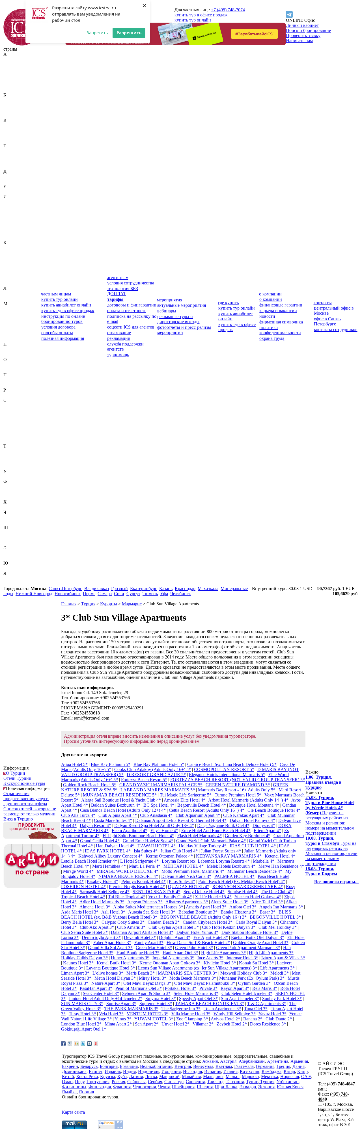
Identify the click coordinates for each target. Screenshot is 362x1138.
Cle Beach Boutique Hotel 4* (273, 810)
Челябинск (180, 593)
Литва (9, 298)
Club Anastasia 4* (156, 815)
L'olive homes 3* (107, 973)
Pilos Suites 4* (182, 881)
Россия (10, 395)
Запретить (97, 32)
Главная (68, 603)
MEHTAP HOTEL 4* (183, 866)
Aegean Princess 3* (145, 901)
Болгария (12, 110)
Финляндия (14, 491)
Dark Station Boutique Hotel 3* (249, 932)
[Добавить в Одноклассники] (76, 1043)
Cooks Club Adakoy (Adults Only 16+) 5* (152, 769)
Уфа (164, 593)
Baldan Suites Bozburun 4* (115, 805)
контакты (323, 302)
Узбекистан (14, 476)
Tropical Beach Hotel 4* (83, 896)
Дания (9, 176)
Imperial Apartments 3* (173, 957)
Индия (9, 206)
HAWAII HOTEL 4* (156, 845)
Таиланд (11, 451)
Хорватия (12, 507)
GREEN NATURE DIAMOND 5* (238, 784)
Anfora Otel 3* (243, 906)
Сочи (119, 593)
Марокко (11, 329)
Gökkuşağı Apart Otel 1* (83, 1029)
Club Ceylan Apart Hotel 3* (173, 927)
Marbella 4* (263, 861)
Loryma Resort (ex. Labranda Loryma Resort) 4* (206, 861)
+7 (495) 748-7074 (228, 9)
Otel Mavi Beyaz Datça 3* (147, 983)
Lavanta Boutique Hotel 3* (110, 968)
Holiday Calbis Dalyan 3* (84, 957)
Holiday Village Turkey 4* (203, 845)
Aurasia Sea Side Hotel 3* (151, 912)
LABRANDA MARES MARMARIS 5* (157, 789)
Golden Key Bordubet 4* (247, 835)
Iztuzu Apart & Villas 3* (283, 957)
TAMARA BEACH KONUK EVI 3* (209, 1003)
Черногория (14, 517)
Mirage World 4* (78, 871)
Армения (12, 89)
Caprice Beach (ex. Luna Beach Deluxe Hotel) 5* (232, 764)
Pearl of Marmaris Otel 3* (138, 988)
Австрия (11, 64)
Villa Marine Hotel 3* (190, 1013)
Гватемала (13, 150)
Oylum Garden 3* (254, 983)
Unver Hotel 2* (175, 1024)
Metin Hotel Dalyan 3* (115, 978)
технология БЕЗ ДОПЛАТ (122, 291)
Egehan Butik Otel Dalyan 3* (257, 937)
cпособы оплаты (57, 332)
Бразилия (12, 115)
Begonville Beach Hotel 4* (201, 805)
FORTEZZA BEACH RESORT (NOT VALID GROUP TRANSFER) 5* (237, 779)
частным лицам (56, 293)
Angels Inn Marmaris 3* (281, 906)
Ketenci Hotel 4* (280, 856)
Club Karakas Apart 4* (243, 815)
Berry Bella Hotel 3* (79, 922)
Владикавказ (96, 588)
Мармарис (132, 603)
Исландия (12, 227)
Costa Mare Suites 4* (113, 820)
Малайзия (12, 313)
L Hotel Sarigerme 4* (139, 861)
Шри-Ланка (14, 542)
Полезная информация (27, 788)
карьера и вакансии (278, 310)
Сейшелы (12, 425)
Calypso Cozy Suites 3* (123, 922)
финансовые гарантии (280, 305)
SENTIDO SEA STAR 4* (156, 891)
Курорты (108, 603)
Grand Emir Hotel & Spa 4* (148, 840)
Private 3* (208, 988)
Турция (10, 466)
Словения (12, 441)
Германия (12, 156)
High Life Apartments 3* (223, 952)
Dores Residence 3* (268, 1024)
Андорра (11, 79)
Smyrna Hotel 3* (160, 998)
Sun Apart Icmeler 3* (240, 998)
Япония (10, 583)
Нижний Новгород (34, 593)
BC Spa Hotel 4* (158, 805)
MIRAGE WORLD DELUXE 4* (127, 871)
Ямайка (10, 578)
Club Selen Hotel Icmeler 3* (246, 993)
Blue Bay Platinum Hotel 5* (158, 764)
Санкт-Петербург (65, 588)
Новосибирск (68, 593)
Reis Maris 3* (264, 988)
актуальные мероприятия (181, 305)
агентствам (117, 277)
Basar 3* (267, 912)
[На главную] (21, 44)
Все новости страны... (336, 881)
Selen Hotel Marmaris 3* (196, 993)
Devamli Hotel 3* (140, 937)
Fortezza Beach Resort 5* (144, 779)
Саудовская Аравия (22, 405)
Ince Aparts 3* (210, 957)
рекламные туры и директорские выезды (178, 319)
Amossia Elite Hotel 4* (184, 800)
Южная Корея (16, 568)
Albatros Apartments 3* (186, 901)
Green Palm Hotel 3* (194, 947)
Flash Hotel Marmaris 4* (199, 835)
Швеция (11, 537)
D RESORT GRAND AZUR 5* (156, 774)
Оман (8, 369)
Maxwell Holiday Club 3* (243, 973)
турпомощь (118, 354)
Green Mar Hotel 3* (154, 947)
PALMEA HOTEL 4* (234, 876)
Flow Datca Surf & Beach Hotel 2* (198, 942)
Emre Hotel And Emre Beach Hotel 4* (216, 830)
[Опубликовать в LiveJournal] (70, 1043)
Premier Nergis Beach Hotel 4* (137, 886)
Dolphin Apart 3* (174, 937)
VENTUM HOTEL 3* (147, 1013)
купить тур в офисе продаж (200, 14)
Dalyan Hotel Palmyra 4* (252, 820)
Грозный (119, 588)
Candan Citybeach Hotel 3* (207, 922)
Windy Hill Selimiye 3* (235, 1013)
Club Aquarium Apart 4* (198, 815)
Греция (10, 161)
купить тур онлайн (192, 20)
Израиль (11, 201)
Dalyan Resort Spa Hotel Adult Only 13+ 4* (154, 825)
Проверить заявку (303, 35)
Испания (11, 232)
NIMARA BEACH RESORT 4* (128, 876)
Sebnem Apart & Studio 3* (146, 993)
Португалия (14, 385)
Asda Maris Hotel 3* (79, 912)
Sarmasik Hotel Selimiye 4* (105, 891)
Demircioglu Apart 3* (101, 937)
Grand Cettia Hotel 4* (100, 840)
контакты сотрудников (335, 329)
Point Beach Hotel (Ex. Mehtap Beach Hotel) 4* (241, 881)
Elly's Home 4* (164, 830)
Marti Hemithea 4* (109, 866)
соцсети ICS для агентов (130, 327)
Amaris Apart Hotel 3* (206, 906)
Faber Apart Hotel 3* (112, 942)
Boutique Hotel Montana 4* (254, 805)
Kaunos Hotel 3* (78, 962)
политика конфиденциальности (280, 330)
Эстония (11, 558)
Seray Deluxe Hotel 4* (204, 891)
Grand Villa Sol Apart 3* (110, 947)
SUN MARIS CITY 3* (82, 1003)
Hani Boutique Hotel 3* (138, 952)
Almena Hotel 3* (94, 906)
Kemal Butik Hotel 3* (116, 962)
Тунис (9, 461)
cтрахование (119, 332)
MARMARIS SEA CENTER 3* (187, 973)
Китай (9, 267)
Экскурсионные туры (24, 783)
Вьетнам (11, 140)
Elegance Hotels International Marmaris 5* (227, 774)
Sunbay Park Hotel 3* (282, 998)
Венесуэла (13, 135)
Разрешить (129, 32)
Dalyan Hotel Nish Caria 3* (186, 876)
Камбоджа (13, 252)
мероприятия (169, 299)
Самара (105, 593)
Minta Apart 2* (118, 1024)
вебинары (166, 310)
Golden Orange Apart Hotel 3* (260, 942)
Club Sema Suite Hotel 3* (84, 932)
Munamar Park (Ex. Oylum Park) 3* (252, 978)
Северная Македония (14, 418)
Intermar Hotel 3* (242, 957)
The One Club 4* (276, 891)
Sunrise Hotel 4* (243, 891)
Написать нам (299, 40)
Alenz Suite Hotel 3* (229, 901)
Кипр (8, 262)
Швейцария (14, 532)
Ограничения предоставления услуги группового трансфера (26, 798)
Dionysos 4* (264, 825)
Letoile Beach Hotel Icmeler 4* (89, 861)
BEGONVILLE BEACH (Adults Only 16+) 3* (203, 917)
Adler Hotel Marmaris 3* (101, 901)
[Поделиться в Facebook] (63, 1043)
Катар (9, 257)
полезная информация (62, 338)
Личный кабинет (302, 25)
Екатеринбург (143, 588)
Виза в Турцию (18, 819)
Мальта (10, 323)
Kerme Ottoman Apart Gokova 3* (170, 962)
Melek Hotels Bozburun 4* (231, 866)
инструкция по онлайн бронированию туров (63, 319)
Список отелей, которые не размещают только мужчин (29, 811)
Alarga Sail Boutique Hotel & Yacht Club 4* (121, 800)
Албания (11, 74)
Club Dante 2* (279, 1018)
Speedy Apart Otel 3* (198, 998)
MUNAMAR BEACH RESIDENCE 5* (120, 795)
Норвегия (12, 354)
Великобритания (19, 125)
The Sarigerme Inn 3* (181, 1008)
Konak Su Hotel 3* (256, 962)
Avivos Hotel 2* (225, 1018)
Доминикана (15, 181)
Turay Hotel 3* (82, 1013)
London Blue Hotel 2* (81, 1024)
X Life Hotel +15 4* (213, 896)
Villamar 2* (203, 1024)
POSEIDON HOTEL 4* (83, 886)
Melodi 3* (279, 973)
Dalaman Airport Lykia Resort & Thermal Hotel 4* (181, 820)
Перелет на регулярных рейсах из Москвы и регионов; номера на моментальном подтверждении (329, 815)
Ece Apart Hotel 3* (210, 937)
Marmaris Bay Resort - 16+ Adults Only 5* (236, 789)
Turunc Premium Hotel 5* (238, 795)
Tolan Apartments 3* (222, 1008)
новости (267, 316)
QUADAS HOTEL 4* (188, 886)
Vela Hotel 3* (111, 1013)
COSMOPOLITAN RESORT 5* (224, 769)
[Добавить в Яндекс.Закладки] (96, 1043)
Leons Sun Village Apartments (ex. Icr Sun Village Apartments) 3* (197, 968)
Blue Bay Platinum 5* (110, 764)
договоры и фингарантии (131, 305)
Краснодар (185, 588)
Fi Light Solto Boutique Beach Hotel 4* (138, 835)
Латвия (10, 293)
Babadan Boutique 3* (197, 912)
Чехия (9, 522)
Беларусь (12, 105)
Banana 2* (252, 1018)
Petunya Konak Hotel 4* (143, 881)
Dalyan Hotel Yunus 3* (197, 932)
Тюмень (150, 593)
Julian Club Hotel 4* (179, 850)
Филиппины (15, 486)
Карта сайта (73, 1112)
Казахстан (13, 247)
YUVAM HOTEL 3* (153, 1018)
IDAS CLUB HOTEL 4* (253, 845)
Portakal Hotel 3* (180, 988)
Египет (10, 191)
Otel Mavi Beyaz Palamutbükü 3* (204, 983)
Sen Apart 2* (146, 1024)
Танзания (12, 456)
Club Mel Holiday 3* (277, 927)
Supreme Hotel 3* (155, 1003)
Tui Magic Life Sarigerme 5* (186, 795)
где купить (228, 302)
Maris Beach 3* (140, 973)
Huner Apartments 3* (130, 957)
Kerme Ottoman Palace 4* (169, 856)
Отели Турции (17, 778)
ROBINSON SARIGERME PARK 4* (247, 886)
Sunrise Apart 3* (121, 1003)
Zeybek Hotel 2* (232, 1024)
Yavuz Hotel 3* (272, 1013)
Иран (8, 222)
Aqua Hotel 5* (74, 764)
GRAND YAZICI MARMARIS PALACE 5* (160, 784)
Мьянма (11, 339)
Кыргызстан (15, 283)
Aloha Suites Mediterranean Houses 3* (148, 906)
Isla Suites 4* (146, 850)
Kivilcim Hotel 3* (220, 962)
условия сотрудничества (130, 282)
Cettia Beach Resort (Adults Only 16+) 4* (206, 810)
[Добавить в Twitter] (83, 1043)
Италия (10, 237)
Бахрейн (11, 100)
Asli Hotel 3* (113, 912)
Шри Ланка (226, 1086)
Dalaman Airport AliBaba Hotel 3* (142, 932)
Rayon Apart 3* (235, 988)
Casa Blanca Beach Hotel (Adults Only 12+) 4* (123, 810)
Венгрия (11, 130)
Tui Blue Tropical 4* (126, 896)
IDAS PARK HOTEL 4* (108, 850)
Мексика (11, 334)
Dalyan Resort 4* (95, 825)
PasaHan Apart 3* (96, 988)
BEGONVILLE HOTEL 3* (275, 917)
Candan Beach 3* (164, 922)
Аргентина (14, 84)
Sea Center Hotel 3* (101, 993)
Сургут (133, 593)
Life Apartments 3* (277, 968)
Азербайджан (16, 69)
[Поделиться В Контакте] (89, 1043)
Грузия (9, 166)
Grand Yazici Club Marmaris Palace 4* (211, 840)
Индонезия (14, 212)
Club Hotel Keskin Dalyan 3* (228, 927)
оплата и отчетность (126, 310)
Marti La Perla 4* (144, 866)
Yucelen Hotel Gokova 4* (257, 896)
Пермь (89, 593)
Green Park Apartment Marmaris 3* (248, 947)
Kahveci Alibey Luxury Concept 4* (110, 856)
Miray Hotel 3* (152, 978)
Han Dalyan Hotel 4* (115, 845)
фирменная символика (281, 321)
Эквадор (11, 552)
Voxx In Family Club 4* (170, 896)
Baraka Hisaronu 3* (239, 912)
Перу (8, 379)
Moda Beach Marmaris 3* (192, 978)
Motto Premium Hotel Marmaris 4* (192, 871)
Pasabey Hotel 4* (102, 881)
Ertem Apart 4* (267, 830)
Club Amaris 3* (131, 927)
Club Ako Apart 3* (97, 927)
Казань (166, 588)
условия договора (58, 327)
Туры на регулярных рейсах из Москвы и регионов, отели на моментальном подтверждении (331, 851)
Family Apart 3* (148, 942)
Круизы (107, 1076)
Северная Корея (18, 410)
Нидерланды (15, 349)
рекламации (118, 338)
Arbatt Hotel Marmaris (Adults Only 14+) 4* (248, 800)
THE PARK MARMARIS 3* (131, 1008)
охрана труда (271, 338)
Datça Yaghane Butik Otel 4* (223, 825)
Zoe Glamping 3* (192, 1018)
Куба (8, 278)
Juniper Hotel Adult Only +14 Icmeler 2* (105, 998)
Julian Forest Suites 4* (221, 850)
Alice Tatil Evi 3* (267, 901)
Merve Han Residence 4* (281, 866)
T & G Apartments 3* (266, 1003)
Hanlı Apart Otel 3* (180, 952)
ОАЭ (8, 364)
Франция (12, 496)
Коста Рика (14, 273)
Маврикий (13, 308)
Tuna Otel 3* (256, 1008)
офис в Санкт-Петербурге (327, 321)
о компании (270, 293)
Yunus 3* (123, 1018)
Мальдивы (13, 318)
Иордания (13, 217)
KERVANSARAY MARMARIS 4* (229, 856)
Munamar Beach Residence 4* (254, 871)
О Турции (15, 773)
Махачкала (208, 588)
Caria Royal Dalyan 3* (256, 922)
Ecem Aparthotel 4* (129, 830)
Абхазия (11, 59)
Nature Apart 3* (105, 983)
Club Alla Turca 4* (78, 815)
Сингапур (13, 435)
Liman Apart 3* (75, 973)
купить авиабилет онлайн (66, 305)
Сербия (10, 430)
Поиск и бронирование (308, 30)
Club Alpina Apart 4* (117, 815)
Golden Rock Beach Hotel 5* (89, 784)
